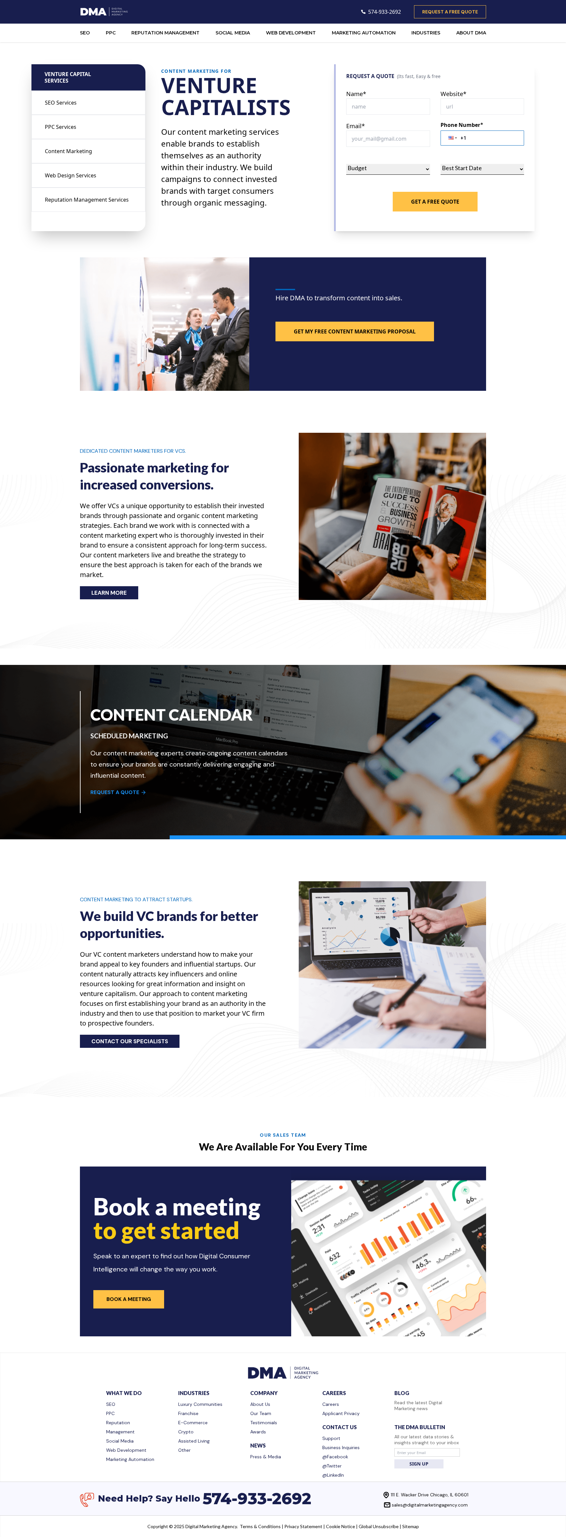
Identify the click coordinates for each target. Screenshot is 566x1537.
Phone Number (462, 125)
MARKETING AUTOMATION (364, 33)
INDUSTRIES (425, 33)
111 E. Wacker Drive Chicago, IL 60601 (429, 1495)
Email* (355, 126)
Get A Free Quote (435, 201)
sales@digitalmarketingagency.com (430, 1505)
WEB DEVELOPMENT (291, 33)
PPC (111, 33)
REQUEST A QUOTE (114, 792)
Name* (356, 94)
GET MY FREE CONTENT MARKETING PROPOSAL (355, 331)
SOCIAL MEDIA (233, 33)
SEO (85, 33)
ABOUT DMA (471, 33)
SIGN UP (418, 1464)
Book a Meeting (128, 1299)
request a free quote (450, 12)
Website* (453, 94)
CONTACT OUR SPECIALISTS (129, 1041)
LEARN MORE (109, 592)
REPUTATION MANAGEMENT (165, 33)
